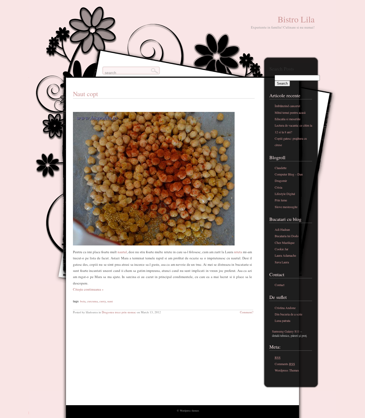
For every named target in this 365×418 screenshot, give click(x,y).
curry (102, 301)
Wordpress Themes (287, 370)
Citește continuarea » (88, 289)
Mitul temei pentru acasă (290, 112)
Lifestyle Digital (285, 194)
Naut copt (85, 93)
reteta (238, 251)
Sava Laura (282, 262)
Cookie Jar (281, 249)
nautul (122, 251)
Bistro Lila (296, 19)
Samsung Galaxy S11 (286, 331)
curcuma (92, 301)
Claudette (280, 168)
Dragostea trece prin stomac (119, 312)
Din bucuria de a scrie (288, 314)
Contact (279, 285)
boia (83, 301)
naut (110, 301)
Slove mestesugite (286, 207)
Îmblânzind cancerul (287, 106)
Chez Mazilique (284, 242)
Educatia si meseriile (287, 119)
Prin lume (281, 200)
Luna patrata (282, 320)
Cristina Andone (285, 308)
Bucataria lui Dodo (286, 236)
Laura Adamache (285, 255)
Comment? (246, 312)
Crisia (278, 187)
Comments (285, 364)
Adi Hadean (282, 229)
